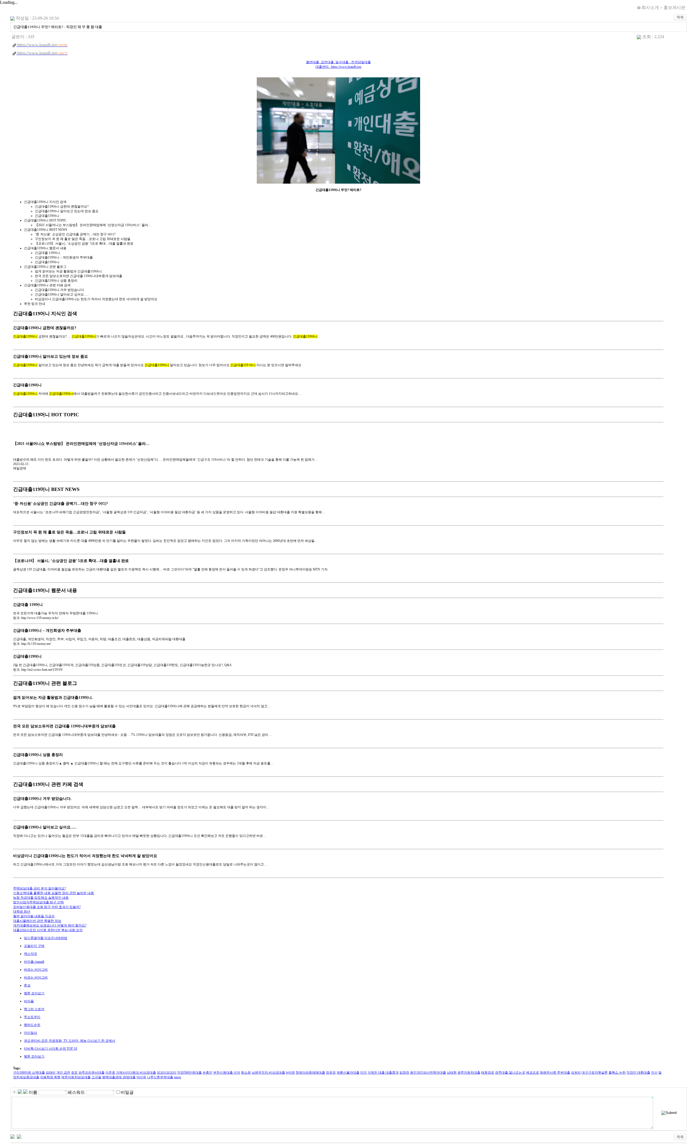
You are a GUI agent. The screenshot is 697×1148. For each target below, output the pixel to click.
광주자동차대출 (468, 1072)
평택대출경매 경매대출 (119, 1077)
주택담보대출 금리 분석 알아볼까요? (39, 888)
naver (177, 1077)
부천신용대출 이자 (226, 1072)
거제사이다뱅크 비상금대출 (136, 1072)
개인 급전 (63, 1072)
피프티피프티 (166, 1072)
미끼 (363, 1072)
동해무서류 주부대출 (555, 1072)
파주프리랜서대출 (91, 1072)
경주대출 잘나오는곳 (510, 1072)
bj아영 (290, 1072)
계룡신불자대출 (348, 1072)
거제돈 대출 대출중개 (383, 1072)
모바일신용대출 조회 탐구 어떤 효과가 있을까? (47, 907)
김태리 (51, 1072)
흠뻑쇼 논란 (617, 1072)
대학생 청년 (21, 911)
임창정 (404, 1072)
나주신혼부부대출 (160, 1077)
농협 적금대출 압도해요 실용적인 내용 (41, 898)
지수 (654, 1072)
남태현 (452, 1072)
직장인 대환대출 (638, 1072)
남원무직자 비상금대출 (268, 1072)
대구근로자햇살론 (595, 1072)
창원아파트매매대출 (310, 1072)
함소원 (246, 1072)
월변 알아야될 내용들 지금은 (34, 916)
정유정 (331, 1072)
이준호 (110, 1072)
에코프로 (532, 1072)
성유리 (576, 1072)
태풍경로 (487, 1072)
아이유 (141, 1077)
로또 (74, 1072)
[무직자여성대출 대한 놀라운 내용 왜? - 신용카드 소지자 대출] (19, 1136)
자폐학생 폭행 (50, 1077)
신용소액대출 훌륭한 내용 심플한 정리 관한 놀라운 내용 (53, 893)
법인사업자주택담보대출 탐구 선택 (38, 902)
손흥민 (207, 1072)
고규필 (96, 1077)
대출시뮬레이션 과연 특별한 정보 (37, 921)
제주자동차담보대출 (76, 1077)
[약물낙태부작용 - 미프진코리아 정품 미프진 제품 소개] (12, 1136)
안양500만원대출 (189, 1072)
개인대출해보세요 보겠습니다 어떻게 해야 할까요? (49, 925)
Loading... (9, 2)
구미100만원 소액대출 (29, 1072)
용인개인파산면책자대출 (428, 1072)
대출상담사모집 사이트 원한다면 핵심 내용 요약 (47, 930)
